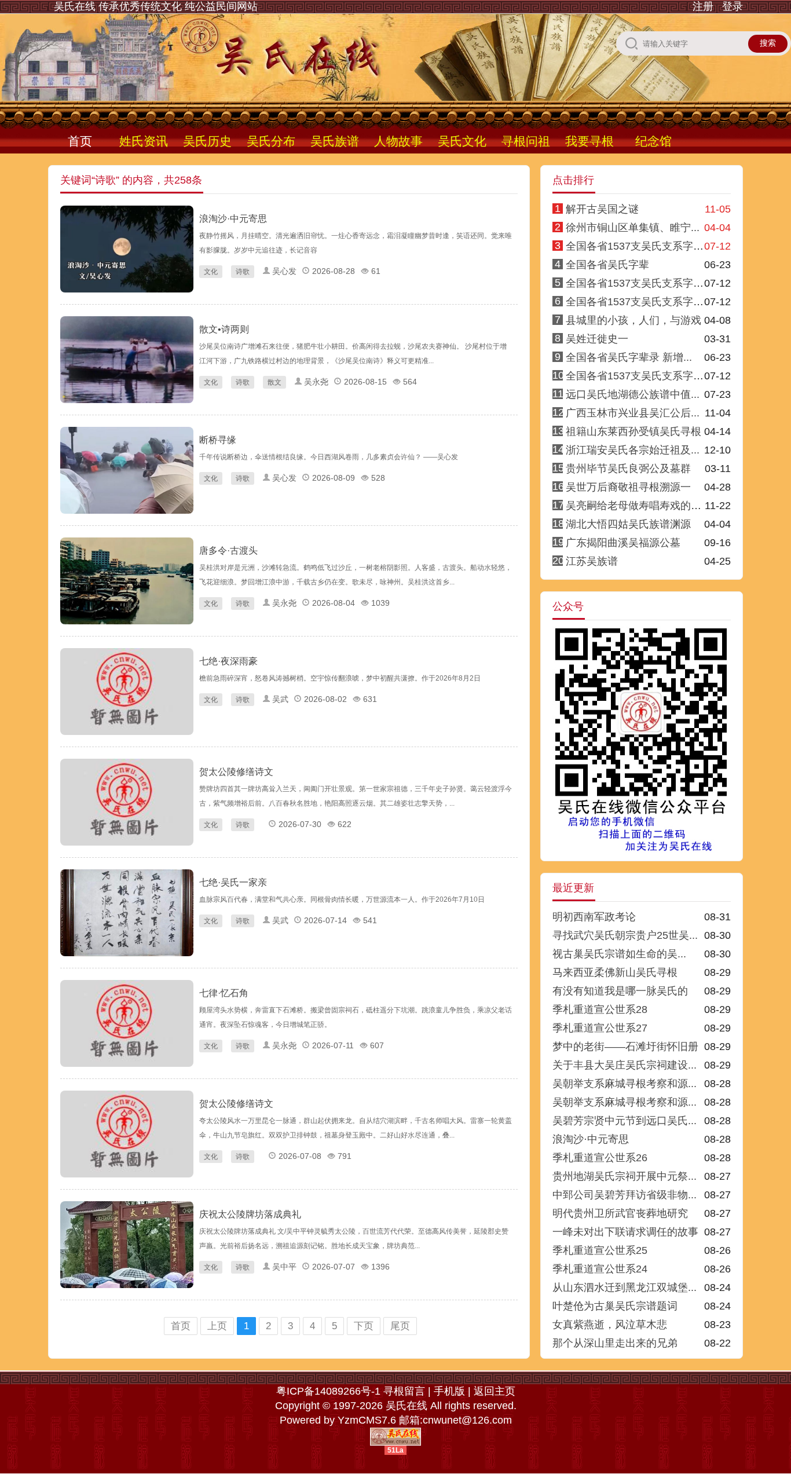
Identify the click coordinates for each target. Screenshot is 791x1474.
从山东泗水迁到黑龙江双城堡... (624, 1287)
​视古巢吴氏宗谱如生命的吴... (619, 954)
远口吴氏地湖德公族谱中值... (633, 394)
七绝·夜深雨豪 (228, 661)
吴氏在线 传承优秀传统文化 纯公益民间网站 (156, 6)
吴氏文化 (462, 141)
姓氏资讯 (143, 141)
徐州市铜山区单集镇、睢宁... (633, 227)
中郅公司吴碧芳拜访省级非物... (624, 1195)
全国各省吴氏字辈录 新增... (629, 357)
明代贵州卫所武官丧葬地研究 (620, 1213)
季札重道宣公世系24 (599, 1269)
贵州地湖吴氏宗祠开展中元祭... (624, 1176)
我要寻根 (589, 141)
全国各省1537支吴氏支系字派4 (637, 283)
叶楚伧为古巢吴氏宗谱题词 (615, 1306)
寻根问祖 (525, 141)
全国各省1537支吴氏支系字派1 (637, 246)
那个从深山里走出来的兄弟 (615, 1343)
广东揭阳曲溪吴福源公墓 (623, 542)
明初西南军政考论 (594, 917)
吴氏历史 (207, 141)
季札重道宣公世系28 (599, 1009)
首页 (80, 141)
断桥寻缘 (217, 440)
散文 (274, 382)
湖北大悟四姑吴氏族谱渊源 (628, 524)
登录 (732, 6)
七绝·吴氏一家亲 (233, 882)
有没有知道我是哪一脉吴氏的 (620, 991)
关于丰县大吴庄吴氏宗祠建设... (624, 1065)
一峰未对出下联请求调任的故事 (625, 1232)
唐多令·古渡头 (228, 550)
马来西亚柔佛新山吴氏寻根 (615, 972)
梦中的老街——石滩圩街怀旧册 (625, 1046)
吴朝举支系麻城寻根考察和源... (624, 1083)
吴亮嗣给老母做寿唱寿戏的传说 (639, 505)
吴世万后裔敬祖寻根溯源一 (628, 487)
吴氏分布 (271, 141)
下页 (363, 1326)
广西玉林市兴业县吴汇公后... (633, 413)
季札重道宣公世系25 (599, 1250)
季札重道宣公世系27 (599, 1028)
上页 (217, 1326)
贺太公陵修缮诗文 (236, 772)
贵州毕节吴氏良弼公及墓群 (628, 468)
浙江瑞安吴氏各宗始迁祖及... (633, 450)
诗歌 (243, 272)
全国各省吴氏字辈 (607, 264)
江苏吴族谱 (592, 561)
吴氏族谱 (334, 141)
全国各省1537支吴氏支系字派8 (637, 376)
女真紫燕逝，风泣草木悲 (609, 1324)
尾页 (400, 1326)
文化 (211, 272)
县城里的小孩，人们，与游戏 (633, 320)
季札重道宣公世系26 (599, 1158)
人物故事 (398, 141)
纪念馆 (653, 141)
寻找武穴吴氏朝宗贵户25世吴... (625, 935)
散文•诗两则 (224, 329)
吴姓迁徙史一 (597, 339)
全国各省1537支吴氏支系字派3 (637, 302)
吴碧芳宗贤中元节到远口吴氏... (624, 1120)
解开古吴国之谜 (602, 209)
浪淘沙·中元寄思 (233, 219)
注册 (703, 6)
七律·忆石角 (223, 993)
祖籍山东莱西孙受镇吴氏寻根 (633, 431)
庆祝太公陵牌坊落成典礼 (250, 1214)
